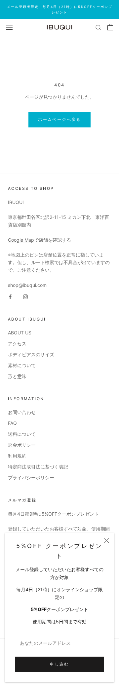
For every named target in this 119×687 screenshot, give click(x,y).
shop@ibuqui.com (27, 285)
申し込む (59, 664)
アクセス (17, 343)
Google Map (21, 240)
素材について (22, 365)
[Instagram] (25, 296)
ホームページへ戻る (59, 119)
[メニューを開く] (9, 27)
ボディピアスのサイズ (31, 354)
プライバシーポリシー (31, 477)
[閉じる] (106, 540)
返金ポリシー (22, 445)
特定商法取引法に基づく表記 (38, 466)
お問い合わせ (22, 412)
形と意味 (17, 376)
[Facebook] (10, 296)
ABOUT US (19, 332)
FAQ (12, 423)
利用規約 (17, 456)
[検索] (98, 27)
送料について (22, 434)
